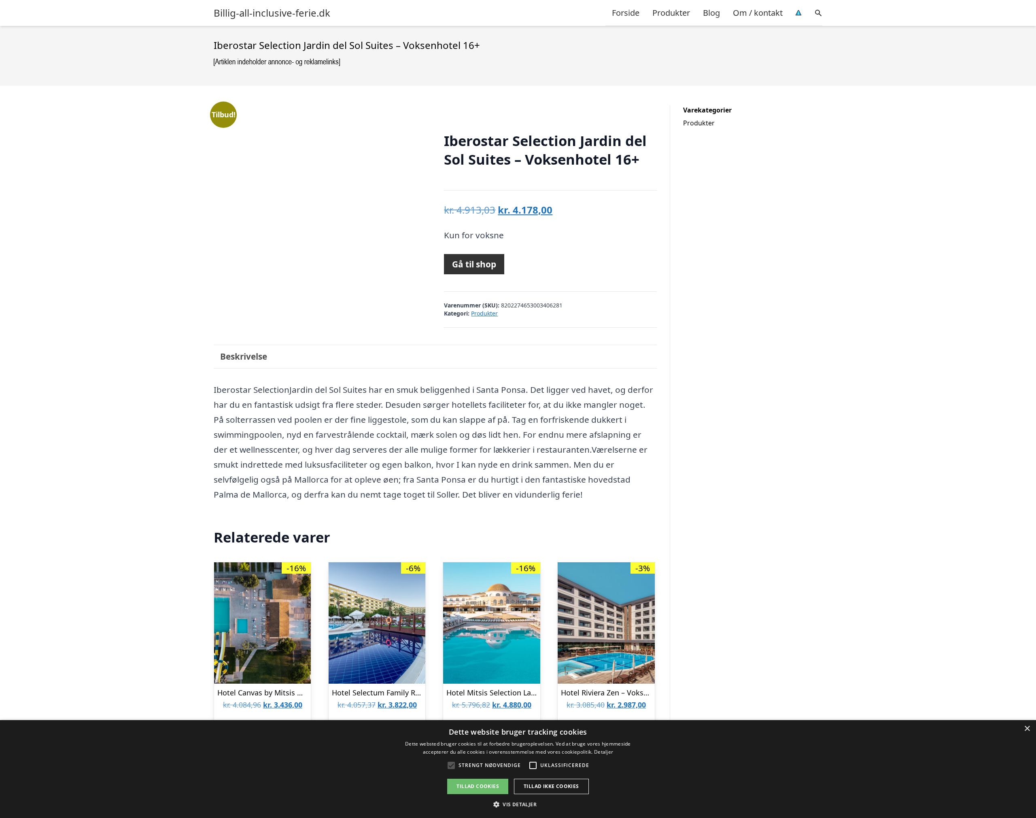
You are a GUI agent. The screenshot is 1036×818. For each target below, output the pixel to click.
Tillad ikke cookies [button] (551, 786)
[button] (518, 804)
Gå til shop (474, 264)
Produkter (671, 12)
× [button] (1027, 729)
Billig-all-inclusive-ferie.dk (272, 12)
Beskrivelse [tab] (243, 356)
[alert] (518, 769)
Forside (625, 12)
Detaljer (603, 751)
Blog (711, 12)
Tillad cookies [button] (477, 786)
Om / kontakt (758, 12)
